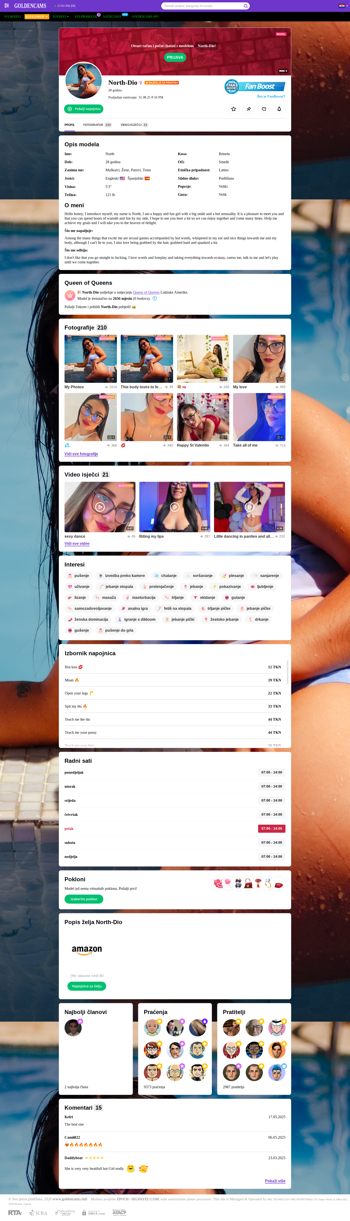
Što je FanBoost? (271, 96)
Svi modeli (12, 16)
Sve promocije (86, 16)
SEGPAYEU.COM (145, 1199)
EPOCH (123, 1199)
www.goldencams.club (70, 1199)
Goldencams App (145, 16)
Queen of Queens (146, 292)
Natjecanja (112, 16)
